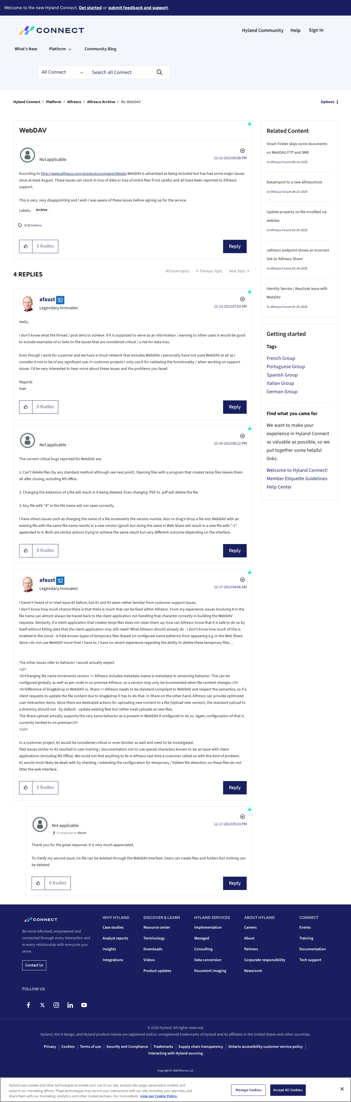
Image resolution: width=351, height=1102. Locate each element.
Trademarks (163, 1046)
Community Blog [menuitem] (100, 49)
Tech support (310, 960)
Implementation (208, 927)
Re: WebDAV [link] (131, 102)
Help (296, 30)
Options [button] (327, 102)
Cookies (68, 1046)
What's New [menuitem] (26, 49)
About (249, 938)
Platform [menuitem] (57, 49)
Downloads (152, 949)
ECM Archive (33, 225)
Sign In (316, 30)
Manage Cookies (249, 1089)
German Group (282, 391)
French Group (281, 358)
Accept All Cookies (287, 1089)
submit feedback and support (138, 7)
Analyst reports (115, 938)
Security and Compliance (127, 1046)
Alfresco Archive (101, 102)
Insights (109, 949)
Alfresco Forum (280, 162)
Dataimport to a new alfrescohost (294, 182)
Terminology (154, 938)
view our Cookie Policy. (159, 1096)
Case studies (113, 927)
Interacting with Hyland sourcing (175, 1053)
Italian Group (280, 383)
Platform (53, 102)
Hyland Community (263, 30)
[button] (25, 246)
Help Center (279, 486)
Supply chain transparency (200, 1046)
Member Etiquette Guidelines (297, 478)
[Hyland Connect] (51, 30)
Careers (250, 927)
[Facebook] (28, 1005)
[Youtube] (84, 1005)
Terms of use (90, 1046)
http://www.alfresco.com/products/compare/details (84, 173)
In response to (71, 833)
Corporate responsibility (264, 960)
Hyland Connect (26, 102)
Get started (90, 7)
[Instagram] (56, 1005)
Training (306, 938)
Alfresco (74, 102)
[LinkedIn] (70, 1005)
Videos (149, 960)
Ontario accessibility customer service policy (265, 1046)
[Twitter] (42, 1005)
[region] (175, 1089)
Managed (201, 938)
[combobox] (128, 72)
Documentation (312, 949)
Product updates (157, 971)
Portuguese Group (286, 366)
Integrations (113, 960)
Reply (235, 246)
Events (305, 927)
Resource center (156, 927)
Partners (251, 949)
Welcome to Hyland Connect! (297, 470)
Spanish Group (282, 375)
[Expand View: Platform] (70, 49)
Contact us (34, 965)
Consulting (203, 949)
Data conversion (207, 960)
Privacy (50, 1046)
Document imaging (210, 971)
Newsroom (253, 971)
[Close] (342, 1089)
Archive (41, 210)
